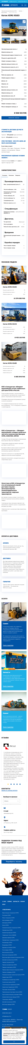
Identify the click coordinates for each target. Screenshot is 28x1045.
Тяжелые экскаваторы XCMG (9, 964)
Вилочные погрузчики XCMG (9, 955)
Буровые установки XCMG (9, 947)
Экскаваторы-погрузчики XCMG (10, 940)
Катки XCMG (5, 925)
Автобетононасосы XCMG (9, 1002)
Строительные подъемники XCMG (11, 984)
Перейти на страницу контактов (9, 790)
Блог (3, 904)
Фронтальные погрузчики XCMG (10, 912)
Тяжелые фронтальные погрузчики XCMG (12, 969)
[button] (22, 5)
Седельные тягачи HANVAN (9, 935)
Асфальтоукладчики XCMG (9, 932)
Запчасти (16, 901)
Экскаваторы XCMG (7, 930)
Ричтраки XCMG (6, 915)
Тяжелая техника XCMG (8, 962)
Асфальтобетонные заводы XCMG (11, 997)
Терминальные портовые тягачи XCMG (12, 992)
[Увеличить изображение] (24, 21)
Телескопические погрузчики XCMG (11, 927)
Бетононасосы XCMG (7, 952)
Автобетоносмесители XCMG (9, 959)
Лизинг (22, 901)
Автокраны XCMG (6, 922)
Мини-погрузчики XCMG (8, 917)
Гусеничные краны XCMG (8, 982)
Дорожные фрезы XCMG (8, 937)
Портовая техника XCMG (8, 989)
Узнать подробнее (8, 645)
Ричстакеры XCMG (7, 950)
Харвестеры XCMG (7, 977)
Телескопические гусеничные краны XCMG (13, 974)
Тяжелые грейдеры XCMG (8, 972)
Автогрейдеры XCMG (7, 920)
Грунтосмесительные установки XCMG (12, 994)
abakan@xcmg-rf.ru (8, 813)
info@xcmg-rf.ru (13, 1)
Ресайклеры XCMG (7, 942)
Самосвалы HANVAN (7, 999)
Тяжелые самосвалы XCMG (9, 967)
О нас (4, 901)
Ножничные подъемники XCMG (10, 987)
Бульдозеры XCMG (7, 945)
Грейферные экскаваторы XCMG (10, 979)
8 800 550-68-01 (22, 1)
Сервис (9, 901)
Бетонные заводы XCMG (8, 1004)
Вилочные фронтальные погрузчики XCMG (13, 957)
